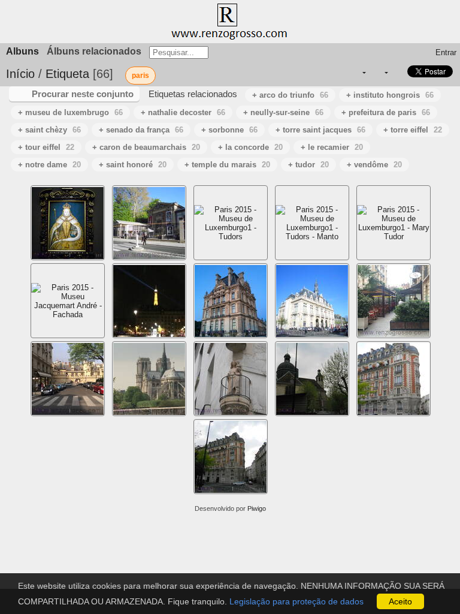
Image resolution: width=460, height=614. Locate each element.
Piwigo (256, 508)
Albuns (22, 51)
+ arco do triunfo (290, 95)
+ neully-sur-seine (283, 112)
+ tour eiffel (46, 147)
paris (140, 75)
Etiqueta (67, 73)
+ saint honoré (133, 164)
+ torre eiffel (412, 129)
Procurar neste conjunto (83, 94)
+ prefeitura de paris (385, 112)
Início (20, 73)
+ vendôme (374, 164)
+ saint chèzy (49, 129)
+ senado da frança (141, 129)
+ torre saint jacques (320, 129)
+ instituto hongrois (390, 95)
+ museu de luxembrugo (70, 112)
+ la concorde (250, 147)
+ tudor (308, 164)
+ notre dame (49, 164)
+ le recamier (332, 147)
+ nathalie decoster (183, 112)
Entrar (445, 52)
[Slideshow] (398, 72)
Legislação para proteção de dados (296, 601)
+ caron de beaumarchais (146, 147)
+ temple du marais (227, 164)
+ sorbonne (229, 129)
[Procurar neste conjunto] (338, 72)
